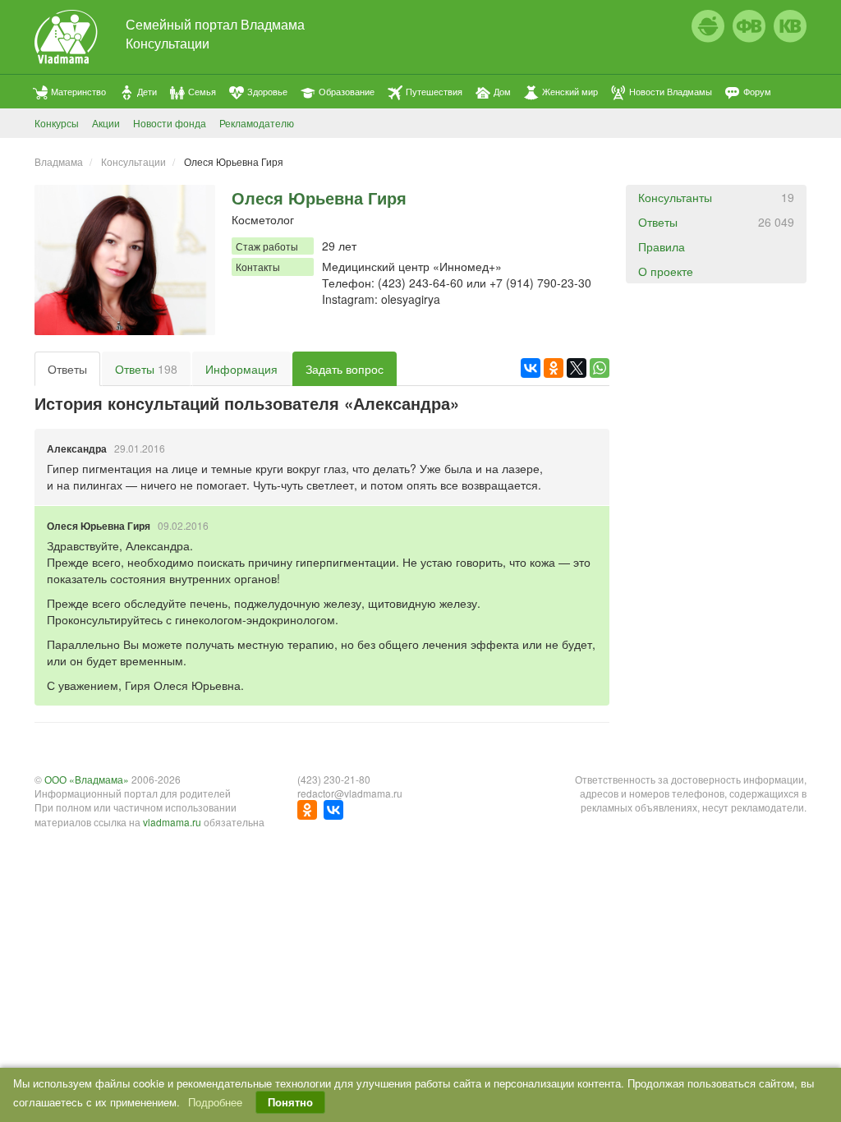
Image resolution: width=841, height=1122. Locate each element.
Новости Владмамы (670, 91)
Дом (502, 91)
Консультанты (716, 197)
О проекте (665, 271)
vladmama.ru (172, 822)
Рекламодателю (256, 123)
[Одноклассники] (553, 368)
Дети (147, 91)
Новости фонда (169, 123)
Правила (661, 246)
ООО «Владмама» (86, 779)
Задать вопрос (345, 369)
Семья (202, 91)
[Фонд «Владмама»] (749, 26)
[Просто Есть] (708, 26)
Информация (241, 369)
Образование (347, 91)
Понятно (290, 1102)
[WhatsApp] (599, 368)
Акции (106, 123)
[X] (576, 368)
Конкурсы (56, 123)
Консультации (167, 43)
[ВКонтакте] (530, 368)
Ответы (67, 369)
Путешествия (434, 91)
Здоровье (267, 91)
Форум (757, 91)
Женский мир (570, 91)
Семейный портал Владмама (215, 24)
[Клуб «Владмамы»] (790, 26)
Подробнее (215, 1102)
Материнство (78, 91)
